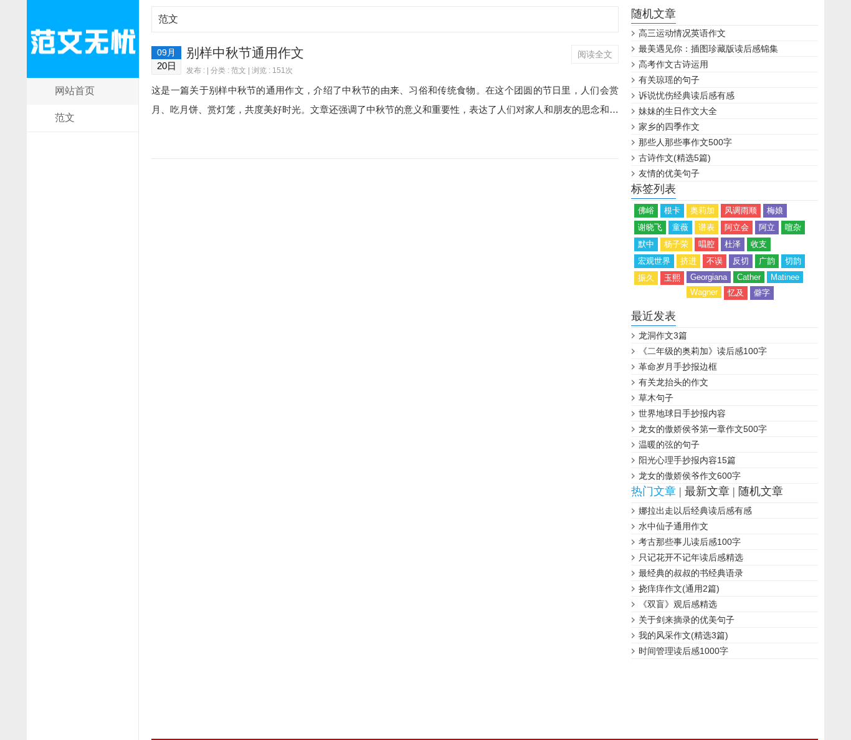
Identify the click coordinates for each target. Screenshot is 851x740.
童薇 (680, 227)
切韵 (793, 261)
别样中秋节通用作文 (245, 53)
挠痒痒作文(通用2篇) (679, 588)
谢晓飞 (650, 227)
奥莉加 (702, 210)
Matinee (785, 277)
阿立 (767, 227)
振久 (646, 277)
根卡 (672, 210)
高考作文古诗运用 (673, 64)
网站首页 (75, 90)
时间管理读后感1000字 (683, 651)
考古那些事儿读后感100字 (690, 542)
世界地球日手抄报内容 (682, 413)
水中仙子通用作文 (673, 526)
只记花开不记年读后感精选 (691, 557)
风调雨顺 (741, 210)
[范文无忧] (83, 39)
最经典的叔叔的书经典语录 (691, 573)
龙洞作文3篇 (663, 335)
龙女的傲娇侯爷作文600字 (690, 476)
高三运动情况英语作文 (682, 33)
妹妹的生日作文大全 (678, 111)
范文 (65, 117)
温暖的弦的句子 (669, 444)
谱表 (706, 227)
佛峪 (646, 210)
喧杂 (793, 227)
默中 (646, 244)
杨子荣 (676, 244)
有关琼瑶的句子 (669, 80)
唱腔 (706, 244)
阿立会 (737, 227)
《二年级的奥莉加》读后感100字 (703, 351)
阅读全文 (595, 54)
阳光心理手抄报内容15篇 (687, 460)
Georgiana (708, 277)
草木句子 (656, 398)
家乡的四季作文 (669, 127)
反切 (741, 261)
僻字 (762, 292)
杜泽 (733, 244)
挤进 (688, 261)
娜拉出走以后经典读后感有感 (695, 511)
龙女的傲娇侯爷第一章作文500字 (703, 429)
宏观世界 (654, 261)
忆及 (736, 292)
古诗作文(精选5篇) (675, 158)
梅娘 (775, 210)
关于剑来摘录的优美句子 (687, 620)
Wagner (704, 292)
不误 (714, 261)
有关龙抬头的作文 (673, 382)
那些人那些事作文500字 (685, 142)
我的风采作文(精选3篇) (683, 635)
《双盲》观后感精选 (678, 604)
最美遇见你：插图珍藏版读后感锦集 (708, 49)
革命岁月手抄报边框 (678, 367)
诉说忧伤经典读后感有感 (687, 95)
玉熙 (672, 277)
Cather (749, 277)
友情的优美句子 (669, 173)
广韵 (767, 261)
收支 (759, 244)
